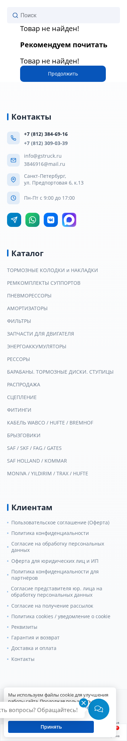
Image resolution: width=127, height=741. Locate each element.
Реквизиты (24, 627)
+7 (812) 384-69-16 (46, 134)
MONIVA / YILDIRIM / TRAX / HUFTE (47, 473)
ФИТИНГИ (19, 410)
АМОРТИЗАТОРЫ (27, 308)
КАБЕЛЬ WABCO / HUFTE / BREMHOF (50, 423)
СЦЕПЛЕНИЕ (22, 397)
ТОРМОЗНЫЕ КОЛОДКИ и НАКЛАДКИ (52, 270)
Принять (51, 726)
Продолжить (63, 73)
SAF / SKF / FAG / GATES (34, 448)
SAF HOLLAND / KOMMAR (37, 461)
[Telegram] (14, 220)
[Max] (69, 220)
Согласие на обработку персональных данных (57, 547)
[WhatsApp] (32, 220)
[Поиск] (15, 15)
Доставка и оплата (33, 648)
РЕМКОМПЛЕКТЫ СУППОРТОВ (43, 283)
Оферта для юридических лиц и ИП (54, 561)
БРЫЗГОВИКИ (24, 435)
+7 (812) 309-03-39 (46, 143)
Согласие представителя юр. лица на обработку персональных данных (56, 591)
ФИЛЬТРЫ (19, 321)
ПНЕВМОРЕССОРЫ (29, 296)
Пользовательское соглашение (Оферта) (60, 522)
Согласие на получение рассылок (52, 606)
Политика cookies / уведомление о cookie (60, 616)
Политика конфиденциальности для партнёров (55, 574)
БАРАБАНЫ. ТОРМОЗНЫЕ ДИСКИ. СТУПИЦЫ (60, 372)
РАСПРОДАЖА (23, 384)
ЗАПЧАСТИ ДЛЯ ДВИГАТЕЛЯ (40, 334)
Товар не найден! (49, 28)
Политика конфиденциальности (50, 533)
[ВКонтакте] (51, 220)
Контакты (23, 659)
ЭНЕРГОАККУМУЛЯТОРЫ (36, 346)
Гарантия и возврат (35, 637)
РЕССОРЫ (18, 359)
